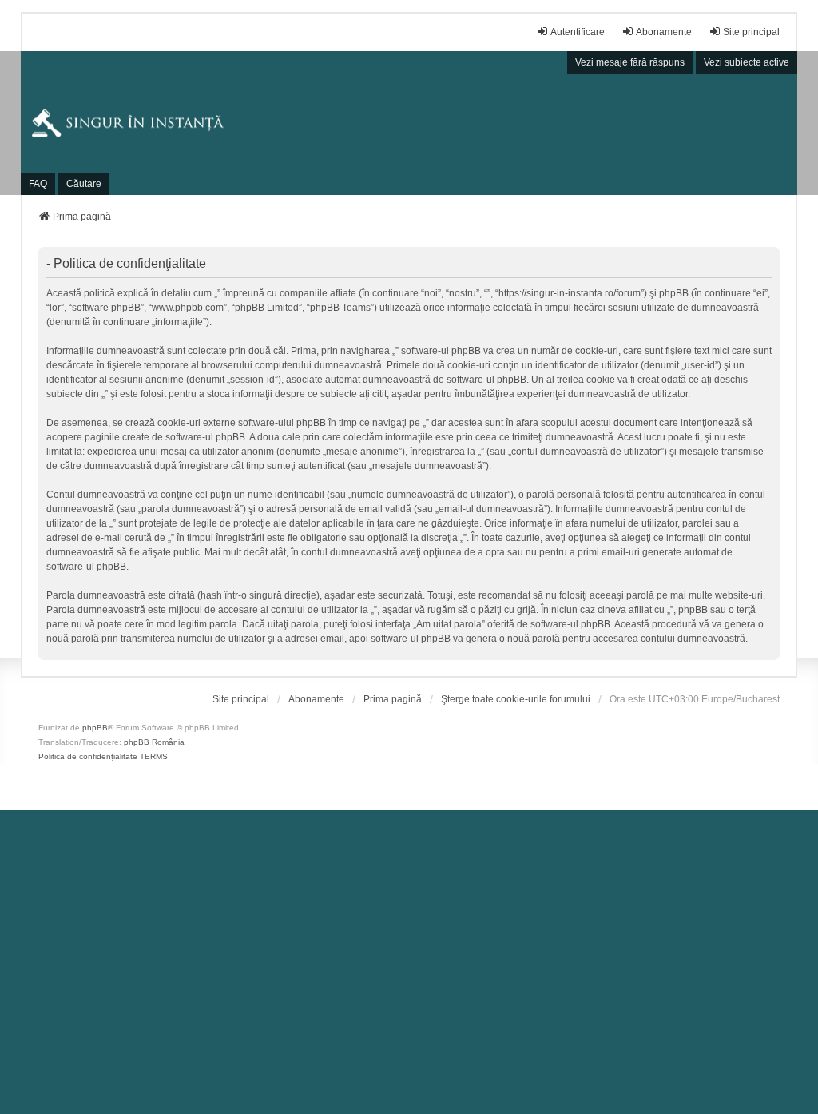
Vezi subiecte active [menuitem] (746, 62)
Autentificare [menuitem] (577, 32)
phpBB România (154, 742)
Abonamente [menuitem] (664, 32)
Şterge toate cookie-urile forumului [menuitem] (515, 699)
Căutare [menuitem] (83, 183)
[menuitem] (240, 699)
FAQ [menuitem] (38, 183)
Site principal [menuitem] (751, 32)
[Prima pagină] (409, 123)
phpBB (95, 727)
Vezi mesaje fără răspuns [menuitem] (630, 62)
